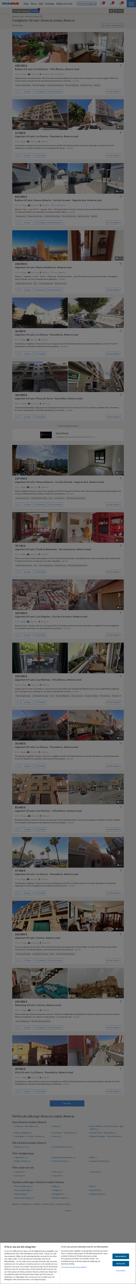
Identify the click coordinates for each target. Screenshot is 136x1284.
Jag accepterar (121, 1256)
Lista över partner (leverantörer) (74, 1267)
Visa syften (120, 1271)
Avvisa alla (120, 1263)
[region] (68, 1263)
